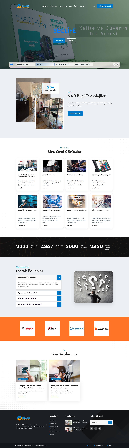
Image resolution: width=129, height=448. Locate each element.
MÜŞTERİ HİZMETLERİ (105, 6)
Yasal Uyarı (111, 445)
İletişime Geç (57, 45)
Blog (70, 6)
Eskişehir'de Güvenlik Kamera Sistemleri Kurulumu (64, 386)
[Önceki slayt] (114, 64)
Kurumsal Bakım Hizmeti (75, 175)
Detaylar (72, 45)
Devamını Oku (21, 396)
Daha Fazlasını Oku (75, 113)
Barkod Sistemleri (49, 175)
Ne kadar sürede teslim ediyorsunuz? (30, 304)
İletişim (82, 6)
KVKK (90, 445)
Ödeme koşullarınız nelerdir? (27, 298)
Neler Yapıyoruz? (54, 432)
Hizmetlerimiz (63, 6)
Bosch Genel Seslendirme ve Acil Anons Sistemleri (26, 176)
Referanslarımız (54, 426)
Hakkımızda (53, 6)
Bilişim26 (34, 445)
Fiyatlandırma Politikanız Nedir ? (28, 293)
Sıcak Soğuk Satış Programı (101, 175)
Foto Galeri (53, 429)
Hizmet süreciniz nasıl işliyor (27, 277)
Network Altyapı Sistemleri (52, 210)
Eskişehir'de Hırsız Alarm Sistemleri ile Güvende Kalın (31, 386)
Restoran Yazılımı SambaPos (76, 210)
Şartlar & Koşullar (100, 445)
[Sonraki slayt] (117, 64)
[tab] (25, 64)
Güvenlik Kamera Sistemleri (27, 210)
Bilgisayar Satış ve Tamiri (100, 210)
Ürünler (76, 6)
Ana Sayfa (45, 6)
